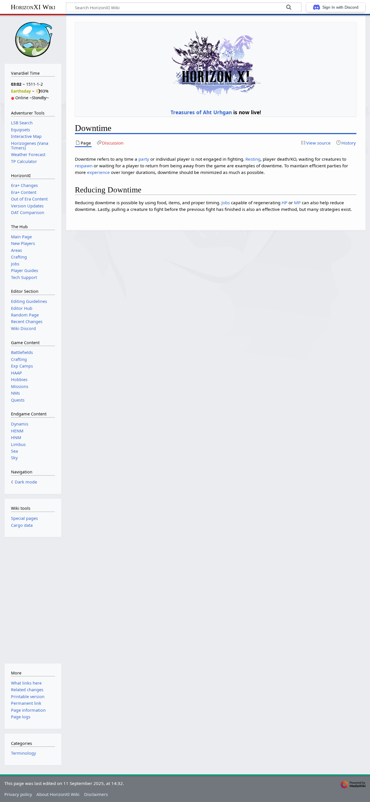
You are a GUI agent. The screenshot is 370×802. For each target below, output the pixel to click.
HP (284, 202)
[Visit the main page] (33, 38)
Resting (252, 159)
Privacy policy (18, 794)
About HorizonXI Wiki (57, 794)
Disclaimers (96, 794)
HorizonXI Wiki (33, 7)
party (143, 159)
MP (297, 202)
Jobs (225, 202)
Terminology (23, 753)
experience (98, 172)
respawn (83, 165)
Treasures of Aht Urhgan (201, 112)
